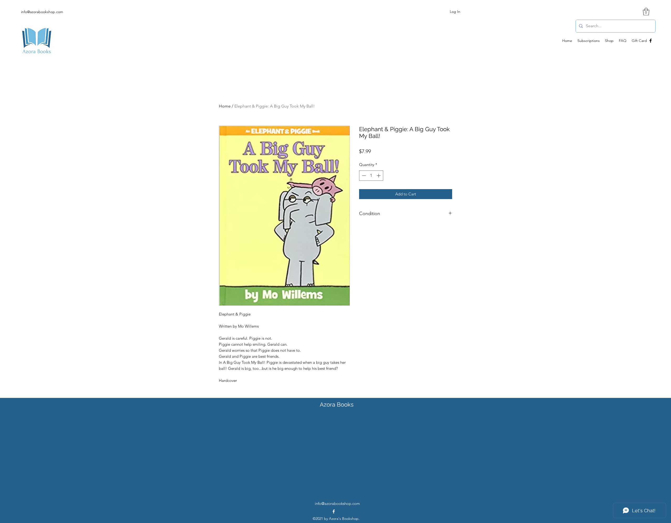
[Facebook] (650, 40)
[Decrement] (363, 175)
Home (225, 106)
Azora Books (337, 404)
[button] (646, 11)
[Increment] (379, 175)
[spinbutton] (371, 175)
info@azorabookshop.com (42, 11)
